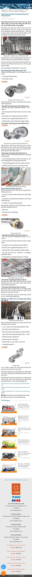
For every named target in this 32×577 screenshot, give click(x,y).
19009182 (17, 508)
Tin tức (10, 9)
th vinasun (15, 397)
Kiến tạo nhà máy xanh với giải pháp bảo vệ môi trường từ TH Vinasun (24, 441)
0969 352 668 (19, 547)
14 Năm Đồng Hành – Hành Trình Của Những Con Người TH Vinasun (23, 406)
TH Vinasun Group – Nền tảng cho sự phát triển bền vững (24, 429)
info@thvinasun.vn (17, 510)
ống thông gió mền (11, 395)
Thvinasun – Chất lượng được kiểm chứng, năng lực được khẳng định (24, 465)
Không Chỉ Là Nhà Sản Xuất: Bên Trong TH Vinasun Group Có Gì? (23, 417)
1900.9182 (18, 553)
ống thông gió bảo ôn (21, 395)
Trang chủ (3, 9)
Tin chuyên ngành (18, 9)
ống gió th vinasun (7, 397)
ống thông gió (21, 397)
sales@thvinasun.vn (17, 520)
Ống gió (4, 327)
